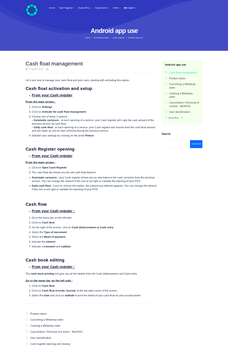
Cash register (66, 8)
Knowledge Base (101, 38)
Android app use (135, 38)
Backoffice (83, 8)
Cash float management (183, 72)
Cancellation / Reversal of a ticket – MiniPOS (56, 331)
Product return (38, 313)
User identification (40, 338)
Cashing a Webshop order (45, 325)
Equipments (101, 8)
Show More (173, 118)
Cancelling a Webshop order (46, 319)
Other (116, 8)
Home (52, 8)
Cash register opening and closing (50, 344)
